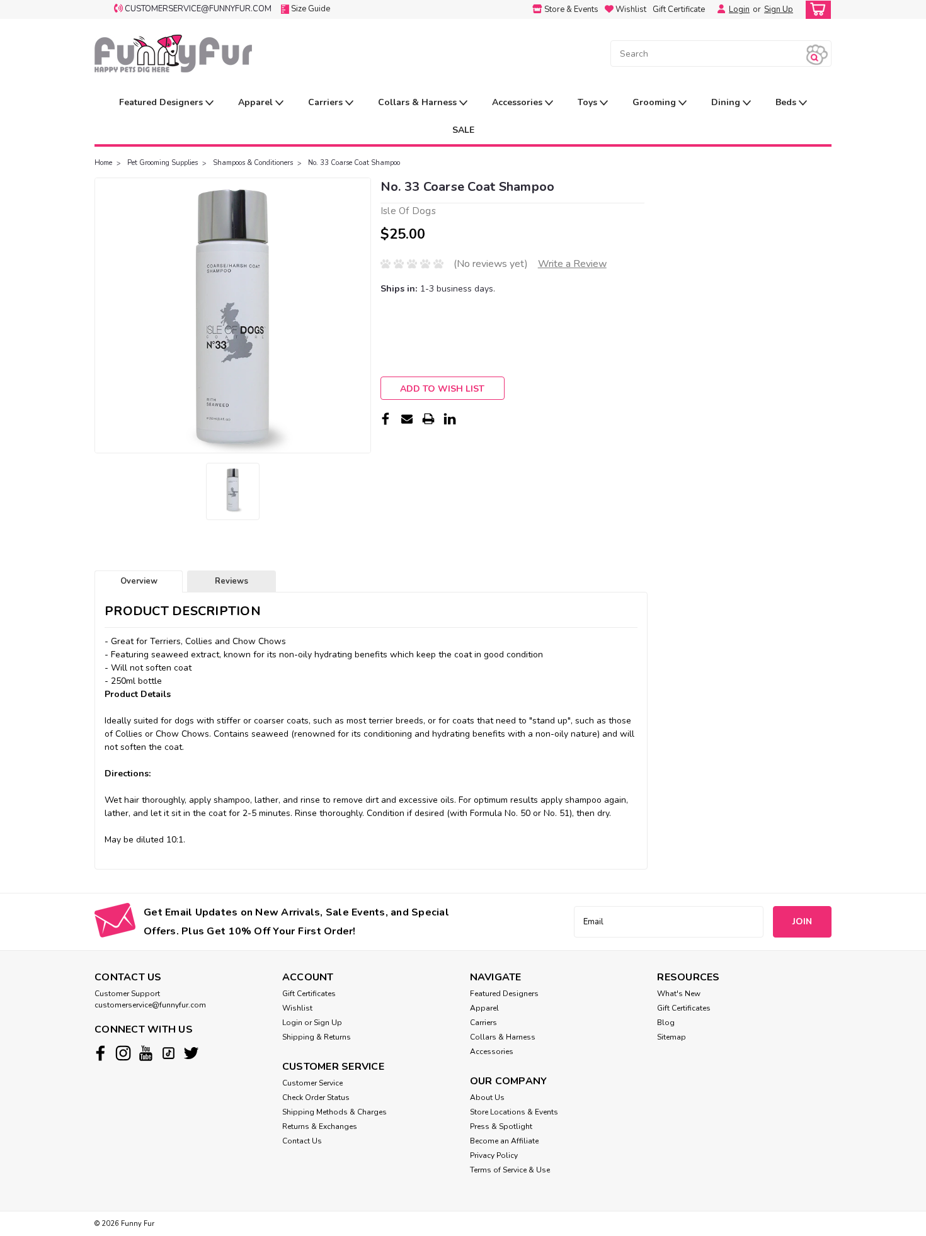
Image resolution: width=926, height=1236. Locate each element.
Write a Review (572, 264)
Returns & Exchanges (319, 1126)
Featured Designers (162, 102)
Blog (666, 1023)
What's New (678, 994)
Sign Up (778, 9)
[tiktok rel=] (168, 1053)
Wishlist (297, 1008)
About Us (487, 1097)
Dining (727, 102)
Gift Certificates (309, 994)
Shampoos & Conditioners (253, 162)
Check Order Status (316, 1097)
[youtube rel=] (146, 1053)
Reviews (231, 581)
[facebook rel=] (100, 1053)
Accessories (518, 102)
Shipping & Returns (316, 1037)
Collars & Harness (418, 102)
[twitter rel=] (191, 1053)
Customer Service (312, 1083)
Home (103, 162)
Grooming (655, 102)
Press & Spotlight (501, 1126)
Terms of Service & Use (510, 1170)
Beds (787, 102)
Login (739, 9)
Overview (138, 581)
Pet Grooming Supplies (162, 162)
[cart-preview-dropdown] (815, 10)
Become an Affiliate (504, 1141)
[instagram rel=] (123, 1053)
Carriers (326, 102)
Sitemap (671, 1037)
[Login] (718, 9)
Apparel (256, 102)
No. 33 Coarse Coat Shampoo (354, 162)
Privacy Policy (494, 1155)
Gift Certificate (679, 9)
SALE (463, 130)
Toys (589, 102)
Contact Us (302, 1141)
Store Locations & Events (514, 1112)
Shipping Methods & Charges (334, 1112)
